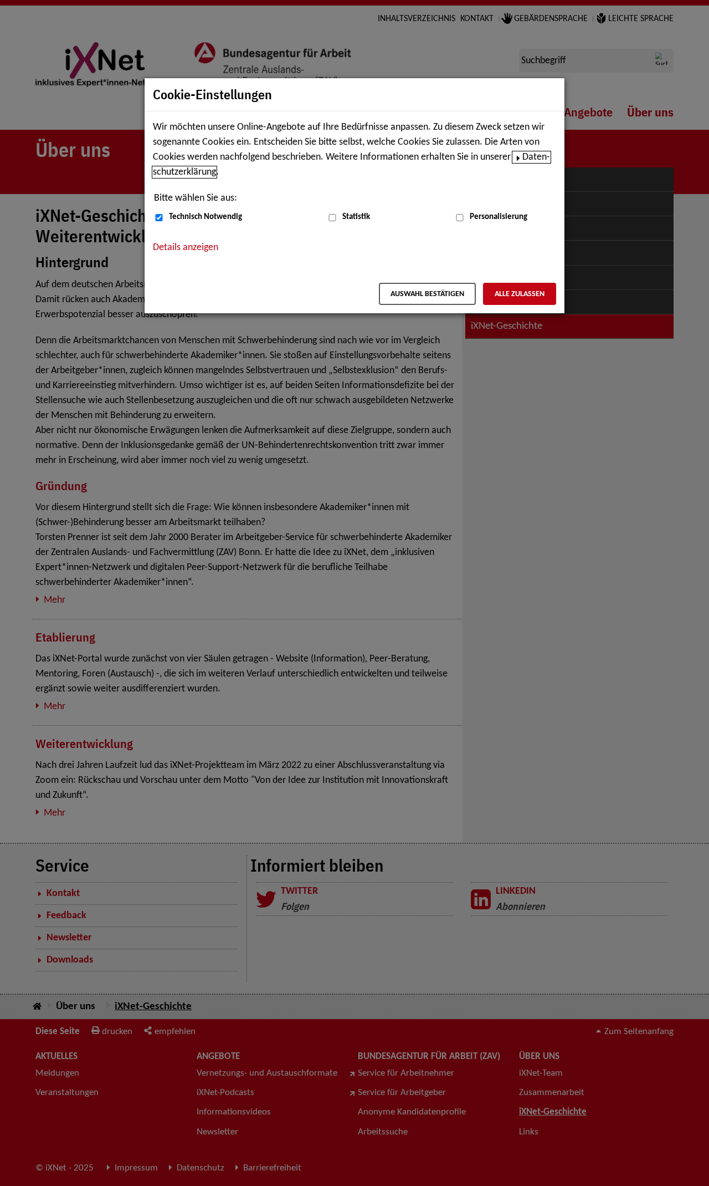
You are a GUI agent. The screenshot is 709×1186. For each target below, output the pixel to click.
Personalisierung (498, 217)
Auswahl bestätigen (427, 294)
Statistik (356, 217)
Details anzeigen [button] (185, 247)
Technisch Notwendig (205, 217)
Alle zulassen (519, 294)
